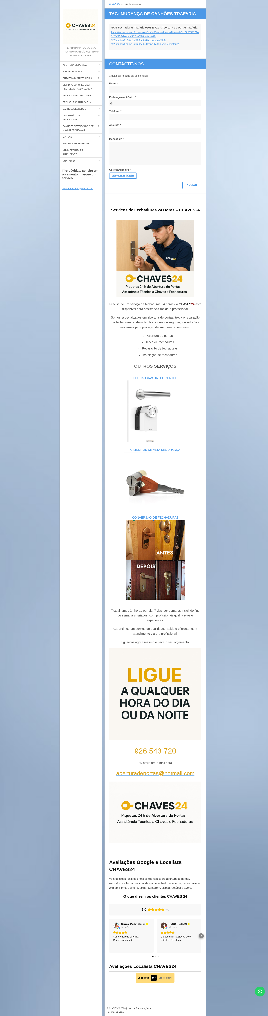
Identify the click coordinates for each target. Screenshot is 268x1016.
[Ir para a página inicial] (81, 23)
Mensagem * (116, 139)
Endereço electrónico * (122, 97)
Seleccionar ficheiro (123, 175)
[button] (109, 935)
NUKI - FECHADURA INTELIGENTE (73, 152)
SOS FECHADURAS (73, 71)
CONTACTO (69, 161)
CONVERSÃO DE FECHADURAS (71, 117)
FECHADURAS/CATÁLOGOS (77, 95)
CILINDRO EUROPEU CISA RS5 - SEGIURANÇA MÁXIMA (77, 87)
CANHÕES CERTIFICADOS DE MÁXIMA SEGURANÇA (78, 128)
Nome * (113, 83)
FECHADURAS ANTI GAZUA (77, 102)
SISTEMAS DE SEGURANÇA (77, 143)
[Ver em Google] (116, 925)
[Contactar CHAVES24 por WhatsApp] (260, 995)
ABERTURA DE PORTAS (75, 65)
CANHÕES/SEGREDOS (74, 109)
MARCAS (67, 137)
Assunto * (115, 125)
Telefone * (115, 111)
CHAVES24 (114, 4)
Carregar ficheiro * (120, 169)
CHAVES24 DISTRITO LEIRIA (77, 78)
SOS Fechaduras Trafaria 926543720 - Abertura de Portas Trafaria (154, 27)
